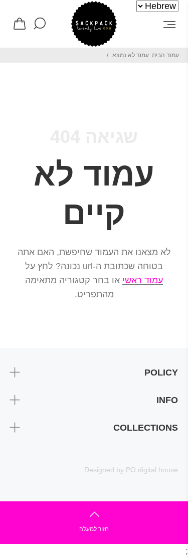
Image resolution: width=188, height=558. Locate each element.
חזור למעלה (94, 528)
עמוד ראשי (142, 280)
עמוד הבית (165, 55)
